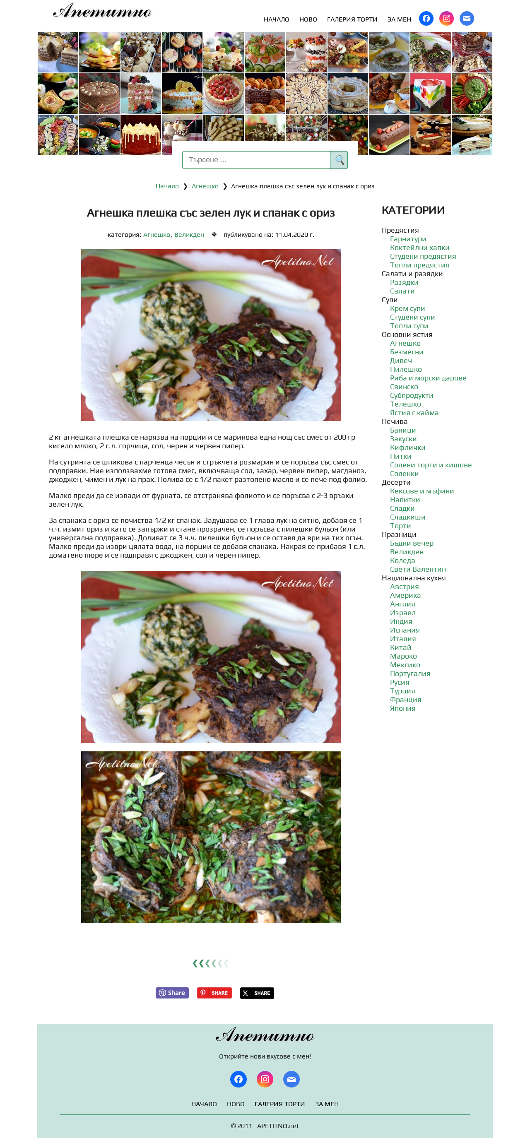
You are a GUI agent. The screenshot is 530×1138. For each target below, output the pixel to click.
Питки (401, 456)
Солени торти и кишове (431, 464)
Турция (402, 690)
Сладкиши (408, 516)
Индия (401, 621)
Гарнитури (408, 238)
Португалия (410, 673)
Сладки (402, 508)
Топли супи (409, 325)
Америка (405, 595)
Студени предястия (423, 256)
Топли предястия (420, 264)
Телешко (405, 403)
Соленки (404, 473)
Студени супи (412, 317)
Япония (403, 708)
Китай (401, 647)
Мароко (403, 656)
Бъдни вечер (412, 543)
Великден (189, 234)
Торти (400, 525)
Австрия (404, 586)
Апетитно (102, 11)
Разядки (404, 282)
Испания (405, 630)
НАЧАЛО (276, 19)
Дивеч (401, 360)
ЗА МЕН (399, 19)
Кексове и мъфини (422, 490)
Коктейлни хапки (420, 247)
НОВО (308, 19)
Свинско (404, 386)
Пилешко (406, 369)
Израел (403, 612)
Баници (403, 430)
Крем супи (407, 308)
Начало (167, 186)
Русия (400, 682)
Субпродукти (412, 395)
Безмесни (407, 351)
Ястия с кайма (414, 412)
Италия (403, 638)
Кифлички (408, 447)
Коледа (402, 560)
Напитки (405, 499)
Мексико (405, 664)
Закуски (403, 438)
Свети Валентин (418, 569)
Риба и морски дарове (428, 377)
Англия (402, 603)
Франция (406, 699)
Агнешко (205, 186)
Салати (402, 290)
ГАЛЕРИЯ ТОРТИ (352, 19)
